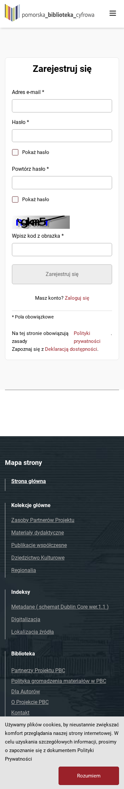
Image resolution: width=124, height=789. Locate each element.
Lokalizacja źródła (32, 632)
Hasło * (20, 122)
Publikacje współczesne (39, 545)
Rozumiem (89, 776)
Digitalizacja (25, 619)
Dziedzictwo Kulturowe (37, 558)
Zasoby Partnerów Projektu (42, 520)
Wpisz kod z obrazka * (38, 236)
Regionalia (23, 570)
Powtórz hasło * (30, 169)
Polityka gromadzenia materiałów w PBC (58, 681)
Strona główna (28, 481)
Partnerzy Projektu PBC (38, 670)
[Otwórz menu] (112, 13)
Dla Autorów (25, 691)
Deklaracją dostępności (71, 349)
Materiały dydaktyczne (37, 533)
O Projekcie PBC (30, 702)
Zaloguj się (77, 298)
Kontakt (20, 713)
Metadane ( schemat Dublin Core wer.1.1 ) (60, 607)
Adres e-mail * (28, 92)
